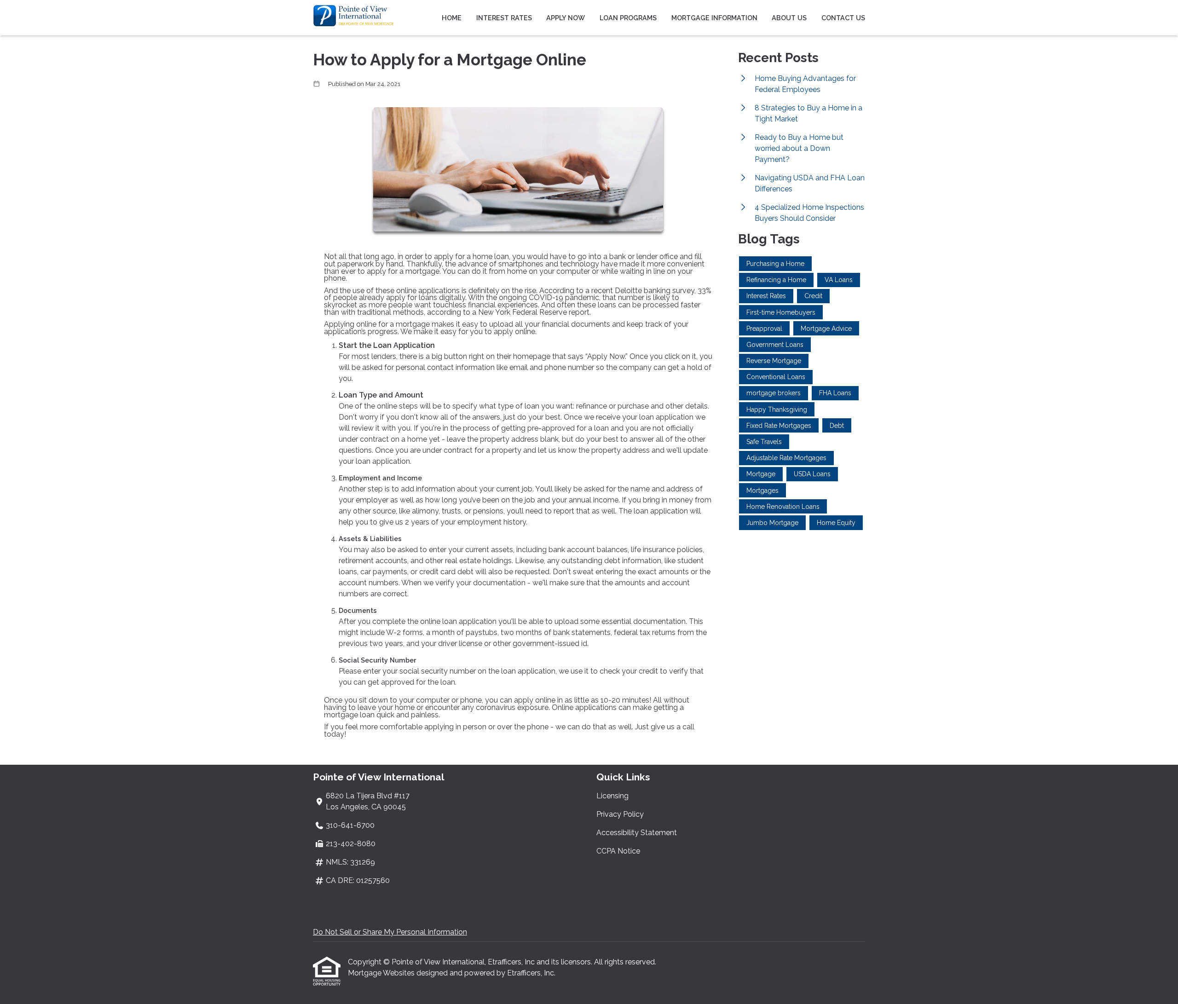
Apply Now (565, 18)
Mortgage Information (714, 18)
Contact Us (843, 18)
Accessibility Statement (636, 832)
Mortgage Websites (382, 973)
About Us (789, 18)
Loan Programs (628, 18)
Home (452, 18)
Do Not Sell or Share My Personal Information (390, 932)
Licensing (612, 795)
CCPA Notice (618, 851)
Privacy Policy (620, 814)
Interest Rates (504, 18)
